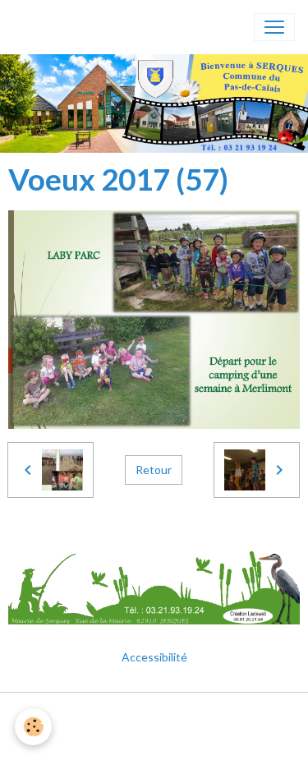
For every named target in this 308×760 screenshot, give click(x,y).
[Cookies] (33, 726)
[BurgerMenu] (274, 27)
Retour (154, 470)
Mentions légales (154, 714)
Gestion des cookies (154, 738)
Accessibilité (154, 657)
